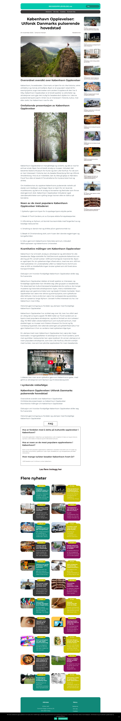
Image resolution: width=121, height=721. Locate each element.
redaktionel (76, 32)
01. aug (72, 486)
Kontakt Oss (71, 12)
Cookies (62, 12)
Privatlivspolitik (63, 718)
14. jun (41, 542)
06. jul (41, 523)
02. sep (72, 675)
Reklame (49, 12)
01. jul (72, 523)
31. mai (41, 580)
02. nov (72, 656)
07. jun (72, 561)
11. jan (41, 637)
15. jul (41, 504)
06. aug (41, 486)
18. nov (41, 656)
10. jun (41, 561)
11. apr (41, 599)
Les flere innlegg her (50, 469)
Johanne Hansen (40, 32)
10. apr (72, 599)
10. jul (72, 504)
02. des (72, 637)
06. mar (41, 618)
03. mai (72, 580)
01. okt (41, 675)
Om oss (56, 12)
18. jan (72, 618)
